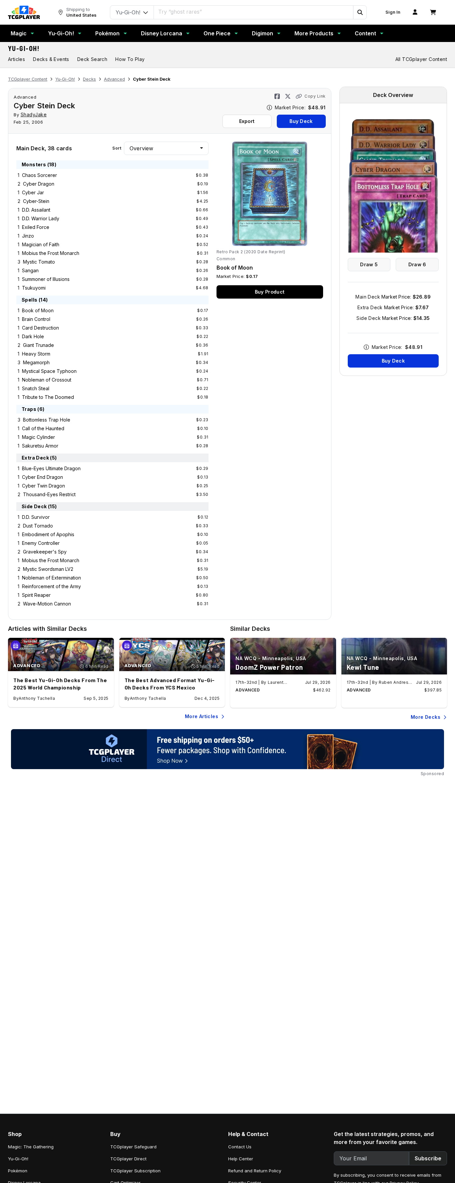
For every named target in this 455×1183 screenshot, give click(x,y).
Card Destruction (40, 328)
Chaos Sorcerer (39, 175)
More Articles (201, 716)
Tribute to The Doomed (48, 397)
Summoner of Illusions (46, 279)
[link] (24, 12)
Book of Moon (38, 310)
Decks (89, 79)
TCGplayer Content (27, 79)
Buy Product (269, 292)
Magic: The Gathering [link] (31, 1146)
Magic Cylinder (38, 437)
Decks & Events (51, 59)
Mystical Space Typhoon (49, 371)
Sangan (30, 270)
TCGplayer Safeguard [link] (133, 1146)
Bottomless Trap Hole (46, 420)
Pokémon (107, 33)
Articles (16, 59)
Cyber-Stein (36, 201)
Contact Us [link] (239, 1146)
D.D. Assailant (36, 210)
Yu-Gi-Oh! (61, 33)
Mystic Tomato (39, 262)
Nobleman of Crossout (46, 380)
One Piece (217, 33)
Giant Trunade (38, 345)
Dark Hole (33, 336)
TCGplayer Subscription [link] (135, 1170)
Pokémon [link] (17, 1170)
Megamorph (36, 362)
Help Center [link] (240, 1158)
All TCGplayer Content (421, 59)
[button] (359, 12)
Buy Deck (300, 121)
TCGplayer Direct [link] (128, 1158)
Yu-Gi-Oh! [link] (18, 1158)
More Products (313, 33)
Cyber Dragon (38, 184)
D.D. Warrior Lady (40, 218)
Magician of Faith (40, 244)
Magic (19, 33)
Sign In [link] (392, 12)
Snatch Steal (35, 388)
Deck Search (92, 59)
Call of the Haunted (43, 428)
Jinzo (28, 236)
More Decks (425, 717)
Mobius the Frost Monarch (50, 253)
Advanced (114, 79)
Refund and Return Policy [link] (254, 1170)
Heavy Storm (36, 354)
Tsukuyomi (34, 288)
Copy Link (315, 96)
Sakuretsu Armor (40, 446)
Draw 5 (369, 264)
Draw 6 (417, 264)
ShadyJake (34, 114)
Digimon (262, 33)
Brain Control (36, 319)
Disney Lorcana (161, 33)
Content (365, 33)
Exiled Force (35, 227)
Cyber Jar (33, 192)
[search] (253, 11)
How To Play (130, 59)
